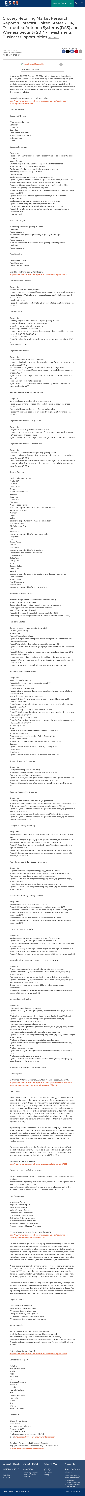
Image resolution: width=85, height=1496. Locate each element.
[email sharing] (80, 52)
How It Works (48, 1471)
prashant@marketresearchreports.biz (27, 1448)
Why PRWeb (48, 1469)
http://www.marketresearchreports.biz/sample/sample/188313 (38, 275)
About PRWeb (28, 1469)
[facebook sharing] (64, 52)
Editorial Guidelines (29, 1475)
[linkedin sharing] (72, 52)
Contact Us (6, 1475)
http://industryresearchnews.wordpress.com (34, 1437)
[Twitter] (4, 1478)
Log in (67, 1471)
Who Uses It (48, 1473)
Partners (26, 1471)
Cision (76, 1491)
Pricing (46, 1475)
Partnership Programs (30, 1473)
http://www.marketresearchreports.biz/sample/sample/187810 (38, 1354)
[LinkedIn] (8, 1478)
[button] (82, 3)
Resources (26, 1476)
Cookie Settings (25, 1491)
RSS (17, 1491)
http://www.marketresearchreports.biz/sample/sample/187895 (38, 1164)
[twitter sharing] (68, 52)
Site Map (11, 1491)
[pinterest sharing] (76, 52)
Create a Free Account (72, 1469)
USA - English (53, 37)
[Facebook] (6, 1478)
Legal (5, 1491)
